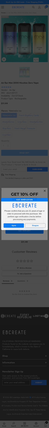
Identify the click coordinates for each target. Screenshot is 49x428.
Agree (14, 225)
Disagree (35, 225)
